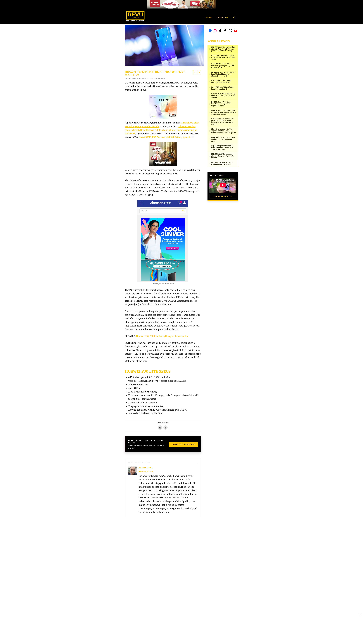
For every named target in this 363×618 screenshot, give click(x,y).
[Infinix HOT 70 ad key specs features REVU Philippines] (163, 106)
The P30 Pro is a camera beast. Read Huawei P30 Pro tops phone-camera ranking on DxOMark (161, 130)
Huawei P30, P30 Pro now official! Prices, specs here (166, 137)
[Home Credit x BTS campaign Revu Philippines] (181, 4)
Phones (128, 78)
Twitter (150, 471)
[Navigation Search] (234, 12)
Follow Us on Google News (183, 444)
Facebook (143, 471)
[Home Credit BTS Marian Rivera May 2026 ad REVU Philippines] (163, 154)
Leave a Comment (159, 78)
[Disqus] (163, 540)
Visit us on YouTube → (223, 196)
